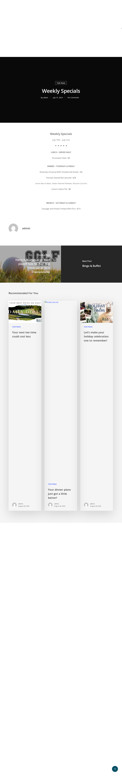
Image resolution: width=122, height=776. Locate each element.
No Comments (73, 97)
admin (45, 97)
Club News (61, 83)
